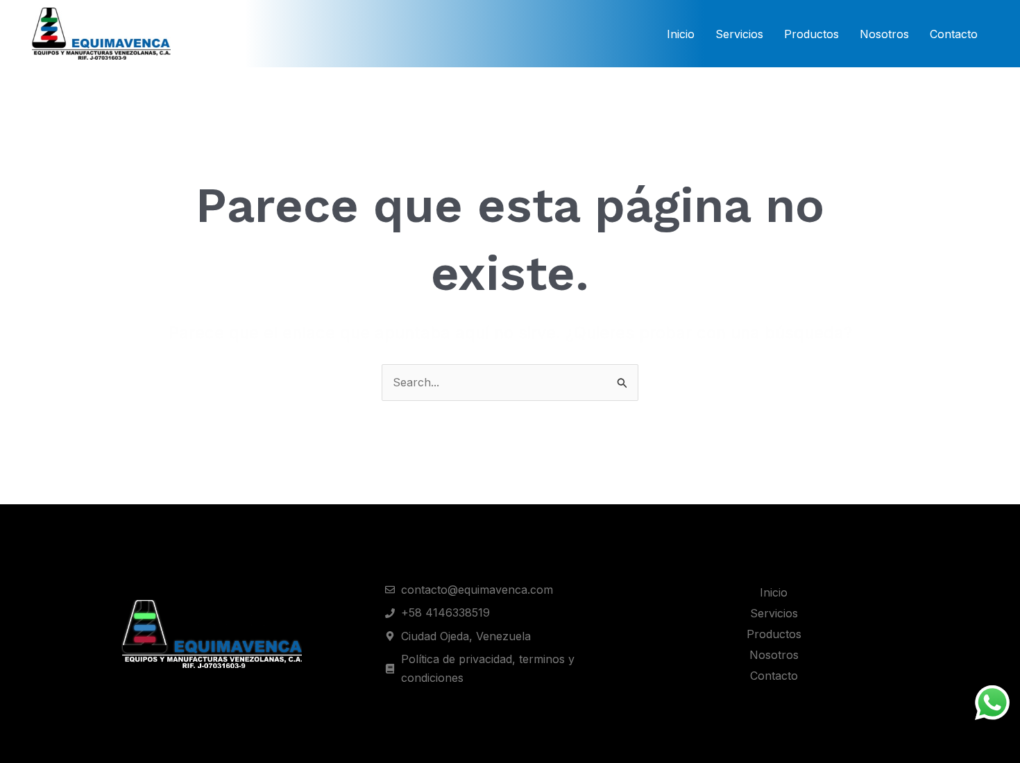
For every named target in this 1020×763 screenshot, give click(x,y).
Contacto (954, 34)
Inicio (681, 34)
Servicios (739, 34)
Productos (811, 34)
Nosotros (884, 34)
